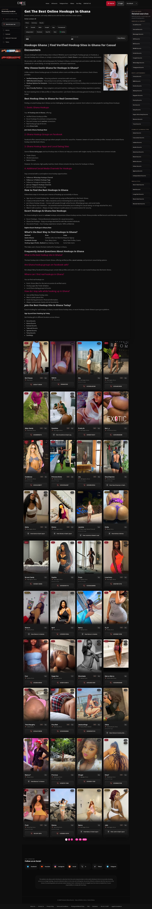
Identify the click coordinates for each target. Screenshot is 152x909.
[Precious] (62, 755)
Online (63, 32)
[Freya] (89, 557)
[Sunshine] (62, 408)
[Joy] (89, 456)
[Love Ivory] (116, 557)
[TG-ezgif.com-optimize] (10, 52)
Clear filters (121, 38)
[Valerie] (62, 358)
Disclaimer (95, 906)
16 (80, 840)
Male (40, 27)
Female (33, 27)
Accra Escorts (30, 321)
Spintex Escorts (31, 331)
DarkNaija (29, 335)
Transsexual (61, 27)
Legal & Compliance (117, 906)
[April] (62, 607)
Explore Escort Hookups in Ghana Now (37, 228)
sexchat (44, 121)
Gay (53, 27)
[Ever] (36, 656)
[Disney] (62, 507)
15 (76, 840)
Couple (47, 27)
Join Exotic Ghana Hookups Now (35, 130)
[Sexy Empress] (116, 456)
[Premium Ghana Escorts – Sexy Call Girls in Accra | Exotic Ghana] (21, 3)
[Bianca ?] (36, 755)
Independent (29, 32)
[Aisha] (36, 507)
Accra (7, 30)
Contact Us (41, 906)
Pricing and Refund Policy (77, 906)
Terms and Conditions (62, 906)
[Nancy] (89, 607)
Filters (27, 23)
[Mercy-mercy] (116, 656)
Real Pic (48, 32)
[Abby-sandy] (36, 408)
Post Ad (111, 3)
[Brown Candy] (36, 557)
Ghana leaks (34, 126)
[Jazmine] (89, 507)
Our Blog (78, 3)
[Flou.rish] (62, 704)
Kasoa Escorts (31, 323)
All (26, 27)
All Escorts (54, 3)
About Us (32, 906)
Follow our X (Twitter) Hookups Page (38, 180)
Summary (34, 23)
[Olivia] (116, 704)
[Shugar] (89, 755)
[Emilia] (116, 507)
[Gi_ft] (116, 607)
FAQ (88, 906)
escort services (77, 260)
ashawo (47, 215)
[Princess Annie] (62, 456)
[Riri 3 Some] (36, 358)
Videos (72, 3)
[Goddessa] (36, 456)
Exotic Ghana (72, 57)
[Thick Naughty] (36, 704)
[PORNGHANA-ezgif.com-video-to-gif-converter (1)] (10, 58)
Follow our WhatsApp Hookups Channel (39, 177)
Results (41, 23)
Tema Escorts (30, 333)
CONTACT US (87, 3)
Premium (39, 32)
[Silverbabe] (89, 656)
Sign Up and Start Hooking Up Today (37, 313)
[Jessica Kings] (89, 704)
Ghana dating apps (36, 152)
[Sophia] (62, 557)
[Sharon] (36, 607)
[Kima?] (116, 755)
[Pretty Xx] (89, 408)
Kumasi (8, 34)
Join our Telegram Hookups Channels (38, 185)
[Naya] (116, 358)
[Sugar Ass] (62, 656)
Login (121, 3)
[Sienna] (62, 805)
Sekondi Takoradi (11, 38)
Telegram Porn (64, 3)
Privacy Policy (50, 906)
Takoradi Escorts (32, 328)
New (55, 32)
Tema (7, 42)
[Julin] (116, 805)
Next (84, 840)
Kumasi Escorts (31, 326)
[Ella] (89, 358)
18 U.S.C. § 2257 (105, 906)
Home (47, 3)
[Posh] (36, 805)
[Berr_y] (116, 408)
